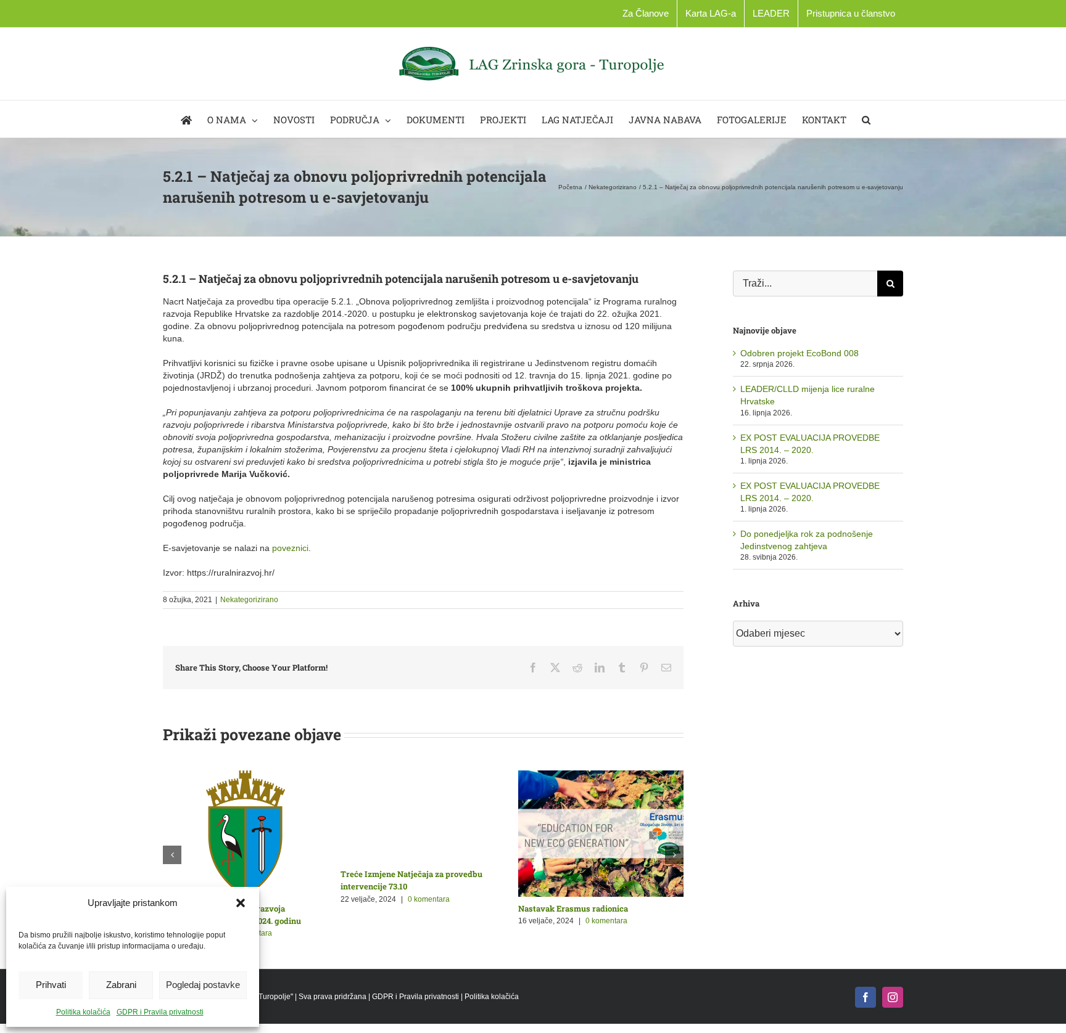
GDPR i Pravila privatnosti (160, 1012)
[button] (240, 903)
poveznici (290, 548)
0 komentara (427, 921)
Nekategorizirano (249, 599)
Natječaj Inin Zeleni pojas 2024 (398, 908)
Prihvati (51, 984)
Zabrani (121, 984)
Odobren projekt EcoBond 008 (799, 353)
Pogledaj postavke (203, 984)
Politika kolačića (83, 1012)
